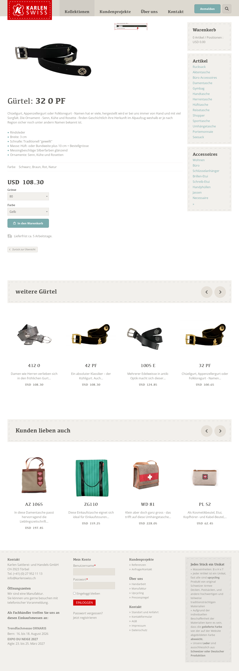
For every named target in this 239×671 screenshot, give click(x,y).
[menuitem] (77, 8)
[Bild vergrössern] (131, 26)
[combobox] (28, 196)
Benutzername (84, 566)
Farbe (11, 205)
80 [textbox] (11, 196)
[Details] (34, 350)
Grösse (11, 190)
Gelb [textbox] (13, 212)
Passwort (80, 579)
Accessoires (205, 154)
